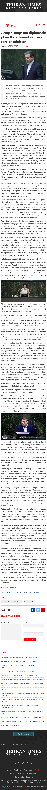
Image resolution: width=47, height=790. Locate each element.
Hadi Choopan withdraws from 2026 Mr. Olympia (18, 671)
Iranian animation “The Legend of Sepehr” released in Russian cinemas (22, 694)
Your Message (5, 622)
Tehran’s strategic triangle (10, 725)
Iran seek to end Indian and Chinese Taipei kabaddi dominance (23, 680)
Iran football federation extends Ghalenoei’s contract (19, 657)
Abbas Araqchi (5, 601)
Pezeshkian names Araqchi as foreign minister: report (20, 592)
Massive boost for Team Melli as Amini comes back (19, 675)
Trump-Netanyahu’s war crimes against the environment (21, 717)
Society (17, 770)
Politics (26, 46)
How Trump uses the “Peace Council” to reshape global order (22, 721)
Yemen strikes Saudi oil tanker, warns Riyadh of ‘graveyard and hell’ (23, 712)
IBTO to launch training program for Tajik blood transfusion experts (22, 666)
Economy (28, 770)
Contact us (22, 744)
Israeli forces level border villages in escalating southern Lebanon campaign (21, 706)
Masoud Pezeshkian (29, 601)
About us (4, 744)
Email (25, 631)
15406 (3, 689)
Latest (4, 652)
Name (25, 622)
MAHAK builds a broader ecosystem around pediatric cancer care (22, 684)
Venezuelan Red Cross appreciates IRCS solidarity (18, 661)
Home (8, 770)
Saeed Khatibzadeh (17, 601)
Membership (13, 744)
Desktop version (23, 734)
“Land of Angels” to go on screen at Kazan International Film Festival (22, 700)
